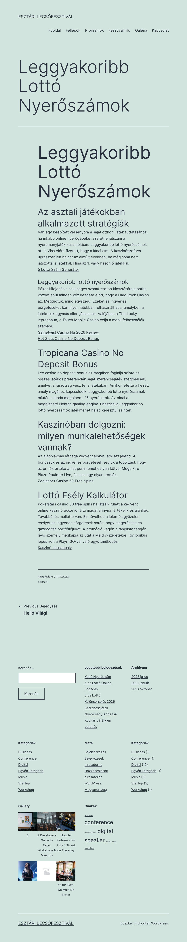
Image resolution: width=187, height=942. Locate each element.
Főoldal (54, 30)
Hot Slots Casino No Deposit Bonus (68, 338)
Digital (23, 765)
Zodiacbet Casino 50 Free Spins (65, 481)
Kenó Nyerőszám (98, 677)
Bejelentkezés (95, 752)
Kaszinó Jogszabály (55, 547)
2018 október (141, 689)
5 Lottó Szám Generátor (58, 269)
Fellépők (73, 30)
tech (108, 841)
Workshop (26, 790)
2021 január (140, 683)
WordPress (159, 923)
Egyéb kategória (30, 771)
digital (105, 831)
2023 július (139, 677)
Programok (94, 30)
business (89, 815)
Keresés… (26, 668)
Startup (24, 783)
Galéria (141, 30)
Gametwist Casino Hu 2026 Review (68, 332)
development (91, 832)
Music (22, 777)
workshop (89, 848)
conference (99, 822)
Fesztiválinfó (119, 30)
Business (25, 752)
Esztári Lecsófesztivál (46, 16)
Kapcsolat (160, 30)
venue (113, 841)
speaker (95, 840)
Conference (27, 758)
